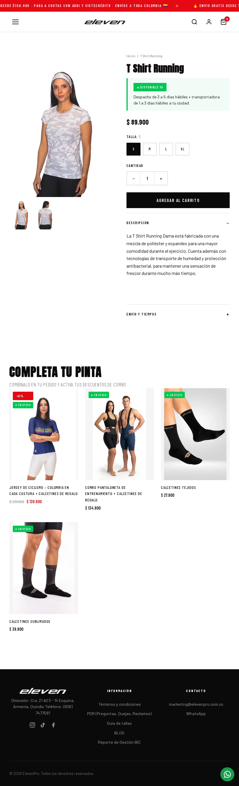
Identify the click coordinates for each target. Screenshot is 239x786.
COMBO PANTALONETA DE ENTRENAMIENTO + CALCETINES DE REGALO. (113, 494)
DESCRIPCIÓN (137, 222)
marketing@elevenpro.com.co (196, 704)
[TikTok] (43, 726)
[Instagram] (32, 726)
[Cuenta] (209, 22)
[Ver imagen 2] (45, 213)
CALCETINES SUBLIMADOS (29, 621)
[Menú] (15, 22)
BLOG (119, 732)
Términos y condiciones (119, 704)
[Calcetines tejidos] (195, 434)
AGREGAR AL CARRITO (178, 200)
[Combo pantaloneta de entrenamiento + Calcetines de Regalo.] (119, 434)
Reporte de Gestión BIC (119, 742)
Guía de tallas (119, 723)
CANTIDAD (134, 165)
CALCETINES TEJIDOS (178, 487)
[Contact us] (227, 774)
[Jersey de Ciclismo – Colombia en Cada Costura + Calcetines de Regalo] (43, 434)
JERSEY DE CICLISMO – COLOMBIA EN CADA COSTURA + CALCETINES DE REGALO (43, 490)
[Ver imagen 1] (21, 213)
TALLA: (133, 136)
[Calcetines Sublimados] (43, 568)
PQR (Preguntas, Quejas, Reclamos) (119, 713)
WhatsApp (196, 713)
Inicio (131, 56)
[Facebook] (53, 726)
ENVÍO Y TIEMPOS (141, 314)
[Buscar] (194, 22)
